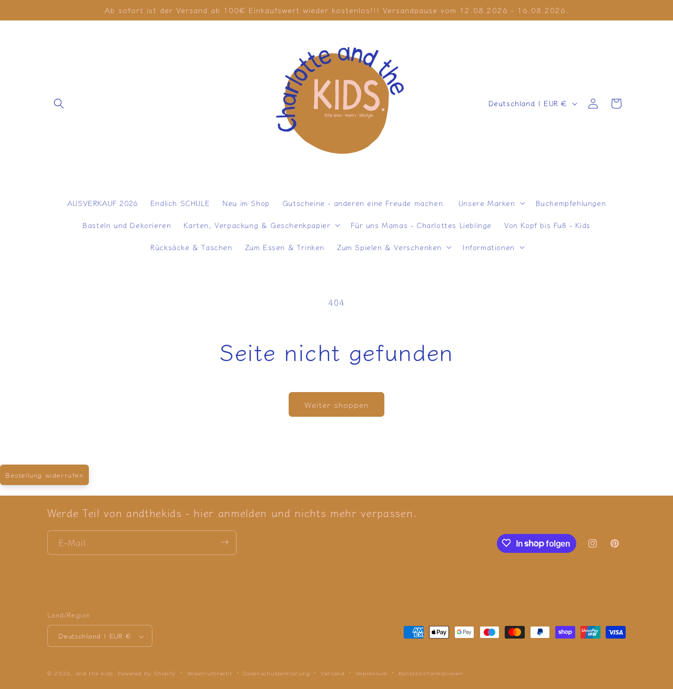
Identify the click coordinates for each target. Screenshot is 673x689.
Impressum (372, 673)
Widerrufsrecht (209, 673)
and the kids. (97, 673)
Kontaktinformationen (431, 673)
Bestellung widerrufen (44, 475)
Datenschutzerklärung (276, 673)
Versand (333, 673)
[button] (58, 103)
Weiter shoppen (336, 404)
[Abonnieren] (224, 542)
